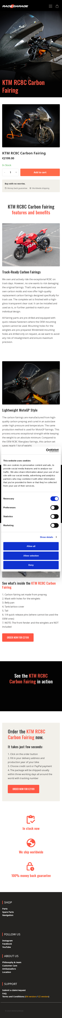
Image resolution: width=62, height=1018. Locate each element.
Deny (31, 565)
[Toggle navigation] (50, 6)
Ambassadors (9, 968)
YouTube (6, 947)
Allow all (31, 546)
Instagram (7, 940)
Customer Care (9, 965)
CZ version (43, 996)
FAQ (4, 993)
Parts (4, 908)
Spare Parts (8, 912)
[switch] (54, 507)
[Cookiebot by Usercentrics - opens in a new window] (46, 450)
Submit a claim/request (14, 990)
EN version (30, 996)
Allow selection (31, 555)
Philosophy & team (11, 962)
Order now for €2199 (18, 637)
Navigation (7, 915)
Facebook (7, 943)
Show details (46, 537)
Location (6, 972)
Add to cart (40, 172)
